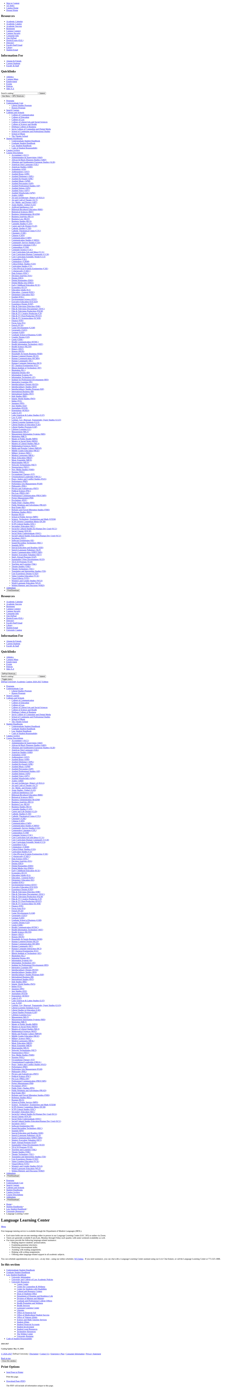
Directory (10, 43)
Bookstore (10, 28)
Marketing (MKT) (19, 436)
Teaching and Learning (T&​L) (24, 564)
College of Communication (23, 115)
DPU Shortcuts (18, 96)
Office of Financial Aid (26, 1312)
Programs (10, 101)
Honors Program (18, 108)
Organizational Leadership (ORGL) (26, 477)
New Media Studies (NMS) (23, 469)
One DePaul (11, 38)
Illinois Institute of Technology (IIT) (26, 368)
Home (8, 1204)
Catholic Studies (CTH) (21, 228)
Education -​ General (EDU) (23, 292)
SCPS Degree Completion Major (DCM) (29, 521)
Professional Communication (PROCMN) (29, 495)
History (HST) (18, 349)
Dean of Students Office (27, 1294)
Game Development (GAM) (23, 328)
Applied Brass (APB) (20, 174)
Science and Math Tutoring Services (32, 1320)
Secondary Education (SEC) (23, 526)
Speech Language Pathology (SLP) (26, 550)
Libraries (20, 1310)
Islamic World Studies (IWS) (23, 398)
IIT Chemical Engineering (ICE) (25, 365)
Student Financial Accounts (28, 1324)
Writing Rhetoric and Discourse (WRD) (28, 585)
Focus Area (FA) (18, 323)
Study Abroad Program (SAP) (24, 557)
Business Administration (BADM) (26, 214)
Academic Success (14, 26)
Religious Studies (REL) (22, 512)
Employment (11, 81)
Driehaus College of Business (24, 127)
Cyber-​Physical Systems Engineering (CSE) (30, 268)
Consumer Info (12, 36)
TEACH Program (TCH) (22, 562)
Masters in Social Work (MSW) (25, 441)
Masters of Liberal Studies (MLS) (25, 443)
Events (9, 84)
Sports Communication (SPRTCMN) (27, 552)
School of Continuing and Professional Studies (31, 131)
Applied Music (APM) (21, 181)
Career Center (22, 1284)
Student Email (12, 50)
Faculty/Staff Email (14, 45)
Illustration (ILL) (18, 370)
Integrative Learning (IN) (22, 382)
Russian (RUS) (18, 514)
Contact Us (44, 1354)
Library (9, 47)
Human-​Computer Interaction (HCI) (26, 363)
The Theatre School (20, 136)
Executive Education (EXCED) (25, 302)
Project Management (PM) (22, 498)
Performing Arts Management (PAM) (27, 484)
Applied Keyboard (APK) (22, 179)
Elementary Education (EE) (23, 294)
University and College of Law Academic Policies (32, 1279)
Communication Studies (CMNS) (25, 240)
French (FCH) (17, 325)
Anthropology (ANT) (21, 172)
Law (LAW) (17, 417)
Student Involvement (25, 1327)
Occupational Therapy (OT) (23, 474)
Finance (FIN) (17, 320)
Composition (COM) (20, 247)
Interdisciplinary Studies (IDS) (24, 387)
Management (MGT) (20, 432)
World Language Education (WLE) (26, 583)
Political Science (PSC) (21, 491)
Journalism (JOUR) (20, 408)
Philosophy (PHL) (19, 486)
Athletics (10, 77)
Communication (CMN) (22, 238)
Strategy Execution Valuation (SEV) (27, 555)
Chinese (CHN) (18, 235)
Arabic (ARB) (17, 195)
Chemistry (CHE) (19, 233)
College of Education (20, 117)
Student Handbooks (14, 138)
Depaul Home (12, 10)
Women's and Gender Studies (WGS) (27, 581)
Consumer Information (75, 1354)
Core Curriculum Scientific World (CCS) (28, 257)
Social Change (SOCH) (21, 531)
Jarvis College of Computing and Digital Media (31, 129)
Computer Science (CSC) (22, 250)
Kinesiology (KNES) (20, 410)
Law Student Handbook (22, 145)
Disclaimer (34, 1354)
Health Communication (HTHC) (25, 342)
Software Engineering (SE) (23, 540)
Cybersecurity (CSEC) (21, 271)
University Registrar (25, 1336)
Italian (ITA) (17, 401)
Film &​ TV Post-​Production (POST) (27, 316)
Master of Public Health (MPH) (25, 439)
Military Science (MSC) (21, 453)
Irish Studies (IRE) (19, 396)
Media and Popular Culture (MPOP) (27, 448)
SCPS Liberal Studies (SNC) (24, 524)
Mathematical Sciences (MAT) (24, 446)
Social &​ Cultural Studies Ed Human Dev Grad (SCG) (34, 529)
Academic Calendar (14, 21)
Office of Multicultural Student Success (33, 1315)
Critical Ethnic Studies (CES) (24, 264)
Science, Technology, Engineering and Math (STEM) (34, 519)
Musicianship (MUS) (20, 462)
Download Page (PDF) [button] (15, 1381)
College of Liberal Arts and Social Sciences (30, 122)
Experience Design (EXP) (22, 304)
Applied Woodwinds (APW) (23, 193)
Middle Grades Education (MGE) (25, 451)
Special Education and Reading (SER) (27, 547)
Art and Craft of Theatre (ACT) (25, 200)
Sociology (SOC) (19, 538)
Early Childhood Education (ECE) (26, 285)
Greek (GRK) (17, 339)
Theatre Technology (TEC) (23, 569)
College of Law (18, 119)
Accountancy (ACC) (20, 155)
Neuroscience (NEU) (20, 467)
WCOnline (78, 1259)
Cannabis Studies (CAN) (22, 224)
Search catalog (7, 93)
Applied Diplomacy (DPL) (23, 176)
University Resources (15, 1211)
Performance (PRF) (20, 481)
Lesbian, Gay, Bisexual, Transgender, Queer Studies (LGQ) (36, 420)
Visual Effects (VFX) (20, 578)
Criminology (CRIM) (20, 261)
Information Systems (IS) (22, 375)
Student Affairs (23, 1322)
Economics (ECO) (19, 287)
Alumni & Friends (13, 61)
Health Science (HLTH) (22, 346)
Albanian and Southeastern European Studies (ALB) (33, 162)
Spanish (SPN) (18, 545)
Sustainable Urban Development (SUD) (28, 559)
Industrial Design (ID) (21, 372)
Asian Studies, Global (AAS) (24, 205)
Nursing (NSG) (18, 472)
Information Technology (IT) (23, 377)
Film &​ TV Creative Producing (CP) (27, 313)
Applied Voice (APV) (21, 190)
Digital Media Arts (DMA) (23, 283)
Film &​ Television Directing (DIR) (26, 306)
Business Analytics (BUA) (23, 216)
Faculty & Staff (12, 66)
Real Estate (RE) (18, 507)
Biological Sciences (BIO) (22, 212)
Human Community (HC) (22, 361)
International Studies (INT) (23, 394)
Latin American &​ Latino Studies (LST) (28, 415)
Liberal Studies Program (22, 105)
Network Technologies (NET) (24, 465)
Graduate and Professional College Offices (34, 1301)
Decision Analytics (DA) (22, 276)
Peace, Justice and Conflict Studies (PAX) (29, 479)
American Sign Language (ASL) (25, 164)
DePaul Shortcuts (8, 674)
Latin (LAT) (17, 413)
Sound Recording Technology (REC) (27, 543)
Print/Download (13, 590)
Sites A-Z (10, 88)
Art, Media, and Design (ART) (24, 202)
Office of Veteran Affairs (27, 1317)
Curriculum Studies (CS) (22, 266)
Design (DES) (17, 278)
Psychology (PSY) (19, 500)
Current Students (13, 63)
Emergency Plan (57, 1354)
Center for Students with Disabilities (32, 1289)
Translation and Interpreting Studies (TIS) (29, 571)
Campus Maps (12, 79)
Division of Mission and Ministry (30, 1298)
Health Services (23, 1305)
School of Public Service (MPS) (25, 517)
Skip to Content (12, 3)
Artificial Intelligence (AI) (22, 207)
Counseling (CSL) (19, 259)
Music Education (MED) (22, 458)
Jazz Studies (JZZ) (19, 406)
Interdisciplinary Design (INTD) (25, 384)
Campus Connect (13, 31)
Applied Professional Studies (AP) (26, 186)
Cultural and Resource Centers (29, 1291)
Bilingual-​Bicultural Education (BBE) (27, 209)
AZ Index (10, 5)
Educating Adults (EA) (21, 290)
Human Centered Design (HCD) (25, 356)
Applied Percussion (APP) (22, 183)
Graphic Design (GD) (21, 337)
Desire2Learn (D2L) (14, 40)
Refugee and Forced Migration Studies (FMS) (31, 510)
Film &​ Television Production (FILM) (27, 311)
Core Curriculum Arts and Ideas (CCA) (28, 252)
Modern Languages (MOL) (23, 455)
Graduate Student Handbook (23, 143)
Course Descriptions (14, 153)
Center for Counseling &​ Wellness (31, 1286)
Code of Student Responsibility (24, 148)
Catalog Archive (13, 150)
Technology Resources (26, 1331)
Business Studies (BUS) (22, 221)
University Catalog (14, 630)
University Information (21, 1277)
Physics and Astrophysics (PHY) (25, 488)
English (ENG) (18, 297)
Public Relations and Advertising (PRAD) (29, 505)
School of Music (18, 134)
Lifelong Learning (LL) (21, 429)
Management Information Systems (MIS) (28, 434)
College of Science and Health (24, 124)
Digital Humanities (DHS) (22, 280)
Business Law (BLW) (21, 219)
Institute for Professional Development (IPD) (30, 380)
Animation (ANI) (19, 169)
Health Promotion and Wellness (30, 1303)
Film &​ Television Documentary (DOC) (28, 309)
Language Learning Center (28, 1308)
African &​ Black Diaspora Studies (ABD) (29, 160)
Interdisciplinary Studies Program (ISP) (28, 389)
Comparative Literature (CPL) (24, 245)
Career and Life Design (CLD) (24, 226)
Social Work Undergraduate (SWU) (26, 533)
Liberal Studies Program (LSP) (24, 427)
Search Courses (12, 110)
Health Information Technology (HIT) (27, 344)
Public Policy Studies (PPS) (23, 503)
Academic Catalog (14, 24)
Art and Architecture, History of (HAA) (28, 198)
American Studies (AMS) (22, 167)
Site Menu (6, 96)
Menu (3, 1226)
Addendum (11, 588)
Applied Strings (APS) (21, 188)
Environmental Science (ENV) (24, 299)
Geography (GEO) (19, 330)
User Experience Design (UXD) (25, 573)
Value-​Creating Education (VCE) (25, 576)
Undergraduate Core (14, 103)
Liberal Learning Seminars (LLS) (25, 422)
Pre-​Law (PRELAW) (20, 493)
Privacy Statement (93, 1354)
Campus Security (13, 33)
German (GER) (18, 332)
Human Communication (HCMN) (26, 358)
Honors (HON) (18, 351)
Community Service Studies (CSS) (26, 242)
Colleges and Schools (15, 112)
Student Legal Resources (27, 1329)
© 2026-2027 (6, 1354)
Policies (9, 86)
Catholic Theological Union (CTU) (26, 231)
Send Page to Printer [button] (14, 1372)
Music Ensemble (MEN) (22, 460)
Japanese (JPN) (18, 403)
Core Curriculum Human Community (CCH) (30, 254)
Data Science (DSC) (20, 273)
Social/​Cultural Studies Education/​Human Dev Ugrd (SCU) (36, 536)
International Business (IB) (23, 391)
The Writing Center (25, 1334)
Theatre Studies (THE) (21, 566)
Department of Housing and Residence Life (35, 1296)
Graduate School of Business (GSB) (27, 335)
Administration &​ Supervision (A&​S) (27, 157)
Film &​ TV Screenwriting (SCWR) (26, 318)
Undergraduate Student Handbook (26, 141)
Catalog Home (12, 8)
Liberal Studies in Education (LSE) (26, 425)
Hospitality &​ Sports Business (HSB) (27, 354)
